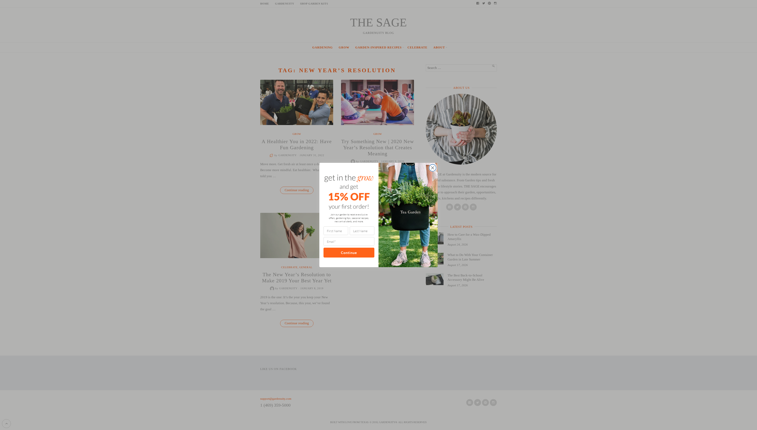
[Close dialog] (432, 167)
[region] (51, 401)
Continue (349, 252)
